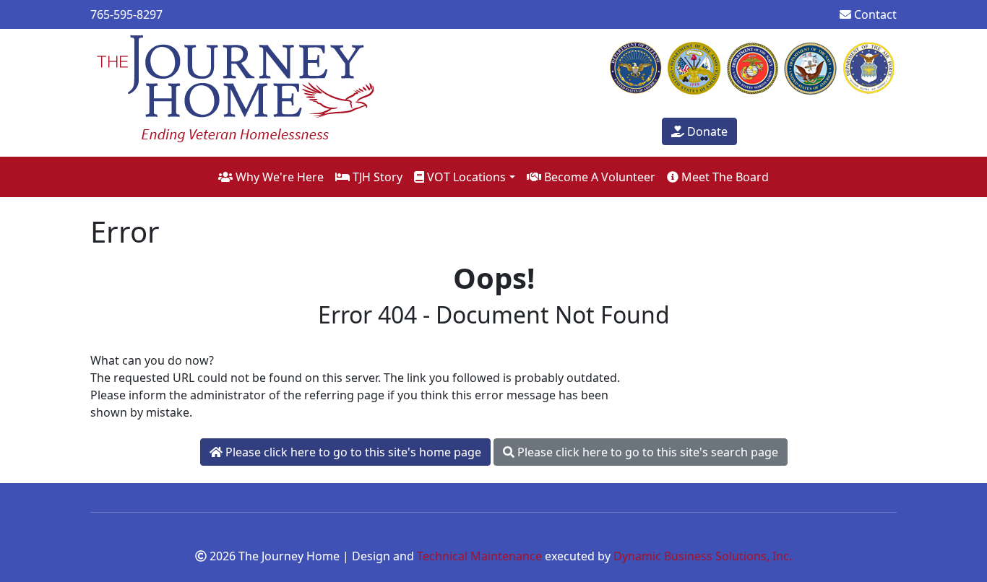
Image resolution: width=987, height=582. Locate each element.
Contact (874, 14)
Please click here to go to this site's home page (352, 452)
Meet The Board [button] (723, 177)
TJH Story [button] (376, 177)
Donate (706, 131)
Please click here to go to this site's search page (646, 452)
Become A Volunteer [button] (598, 177)
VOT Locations (465, 177)
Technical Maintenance (479, 556)
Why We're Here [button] (278, 177)
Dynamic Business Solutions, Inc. (702, 556)
